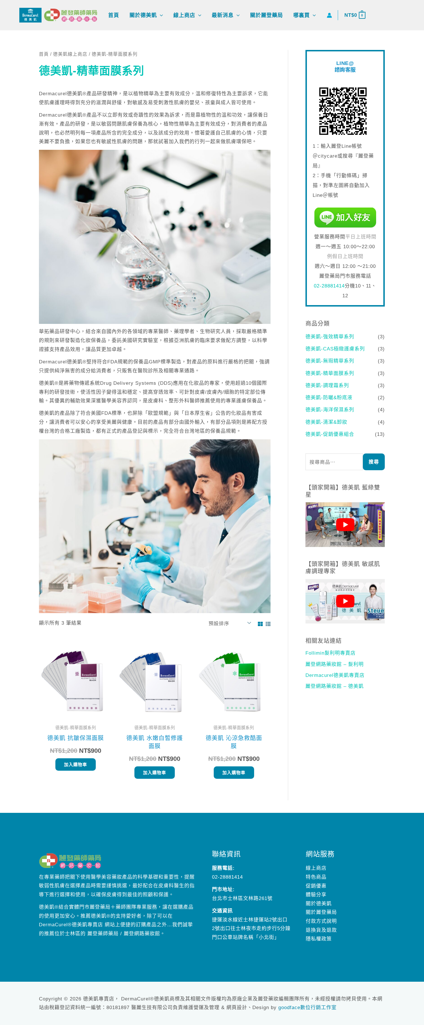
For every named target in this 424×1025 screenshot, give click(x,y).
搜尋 (374, 462)
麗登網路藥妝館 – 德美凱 (334, 686)
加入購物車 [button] (75, 764)
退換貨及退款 (321, 930)
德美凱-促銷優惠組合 (329, 434)
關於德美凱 (319, 903)
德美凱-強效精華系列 (329, 336)
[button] (160, 15)
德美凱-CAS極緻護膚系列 (335, 349)
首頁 (44, 54)
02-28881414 (329, 286)
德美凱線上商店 (70, 54)
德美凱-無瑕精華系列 (329, 361)
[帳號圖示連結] (329, 15)
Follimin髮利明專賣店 (330, 653)
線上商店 (316, 868)
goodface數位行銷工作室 (307, 1007)
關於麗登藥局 (321, 912)
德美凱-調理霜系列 (327, 385)
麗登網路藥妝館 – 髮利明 (334, 664)
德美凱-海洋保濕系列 (329, 409)
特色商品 (316, 877)
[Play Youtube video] (345, 524)
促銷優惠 (316, 886)
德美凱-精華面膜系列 (329, 373)
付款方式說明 (321, 921)
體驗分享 (316, 894)
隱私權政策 (319, 939)
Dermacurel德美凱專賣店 (335, 675)
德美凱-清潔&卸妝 (326, 422)
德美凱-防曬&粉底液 (328, 397)
